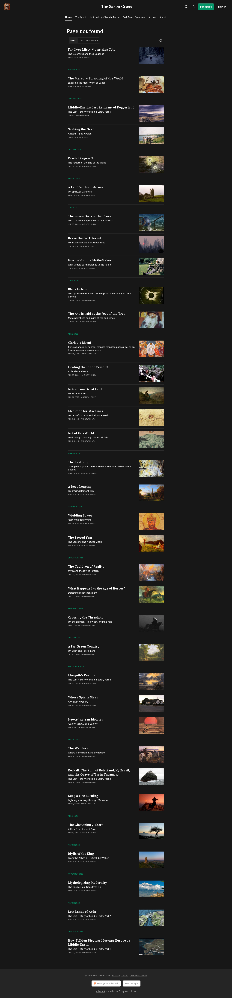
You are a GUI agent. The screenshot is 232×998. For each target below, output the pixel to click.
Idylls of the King (81, 853)
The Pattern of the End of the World (87, 162)
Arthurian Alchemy (78, 371)
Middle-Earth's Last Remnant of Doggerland (101, 107)
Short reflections (77, 393)
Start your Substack (108, 983)
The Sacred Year (80, 537)
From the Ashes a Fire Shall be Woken (88, 857)
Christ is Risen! (79, 342)
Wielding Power (80, 515)
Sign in (222, 6)
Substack (100, 991)
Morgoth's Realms (81, 675)
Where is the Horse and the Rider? (86, 752)
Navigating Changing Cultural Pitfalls (88, 437)
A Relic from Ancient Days (82, 829)
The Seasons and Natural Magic (85, 541)
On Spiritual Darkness (80, 191)
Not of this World (81, 433)
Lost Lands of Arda (82, 911)
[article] (116, 56)
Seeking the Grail (81, 129)
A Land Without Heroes (85, 187)
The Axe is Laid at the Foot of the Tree (96, 313)
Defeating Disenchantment (82, 592)
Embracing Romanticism (81, 490)
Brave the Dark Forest (84, 238)
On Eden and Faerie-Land (81, 650)
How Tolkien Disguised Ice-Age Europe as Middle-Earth (99, 942)
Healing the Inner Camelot (88, 367)
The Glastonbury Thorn (86, 825)
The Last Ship (78, 462)
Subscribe (206, 6)
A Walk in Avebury (78, 701)
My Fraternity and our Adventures (86, 242)
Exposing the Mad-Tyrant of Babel (86, 82)
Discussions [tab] (92, 40)
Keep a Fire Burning (83, 796)
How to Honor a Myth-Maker (90, 260)
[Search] (186, 6)
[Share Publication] (193, 6)
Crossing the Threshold (86, 617)
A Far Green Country (83, 646)
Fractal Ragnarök (81, 158)
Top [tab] (81, 40)
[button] (68, 17)
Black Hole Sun (79, 289)
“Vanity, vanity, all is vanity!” (83, 723)
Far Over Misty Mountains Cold (92, 49)
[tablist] (84, 40)
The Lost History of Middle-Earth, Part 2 (89, 915)
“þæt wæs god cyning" (80, 519)
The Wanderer (79, 748)
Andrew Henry (82, 57)
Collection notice (138, 975)
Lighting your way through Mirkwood (88, 800)
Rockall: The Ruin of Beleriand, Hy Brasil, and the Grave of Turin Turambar (99, 772)
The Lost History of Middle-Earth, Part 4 (89, 679)
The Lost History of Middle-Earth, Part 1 (89, 948)
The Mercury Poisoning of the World (95, 78)
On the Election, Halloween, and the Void (90, 621)
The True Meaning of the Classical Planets (90, 220)
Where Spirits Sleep (83, 697)
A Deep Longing (80, 486)
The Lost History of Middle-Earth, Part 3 (89, 778)
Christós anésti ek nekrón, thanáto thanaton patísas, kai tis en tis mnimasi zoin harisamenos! (101, 348)
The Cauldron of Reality (86, 566)
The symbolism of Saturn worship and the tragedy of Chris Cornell (99, 295)
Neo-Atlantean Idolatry (85, 719)
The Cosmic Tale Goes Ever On (84, 886)
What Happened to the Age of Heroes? (96, 588)
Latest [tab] (73, 40)
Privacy (116, 975)
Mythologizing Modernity (87, 882)
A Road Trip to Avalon (80, 133)
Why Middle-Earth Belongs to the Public (89, 264)
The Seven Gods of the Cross (89, 216)
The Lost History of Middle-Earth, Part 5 (89, 111)
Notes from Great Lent (85, 389)
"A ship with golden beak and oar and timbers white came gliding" (99, 468)
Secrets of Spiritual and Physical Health (89, 415)
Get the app (131, 983)
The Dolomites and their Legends (86, 53)
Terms (125, 975)
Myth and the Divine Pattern (83, 570)
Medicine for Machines (85, 411)
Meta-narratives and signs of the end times (91, 317)
